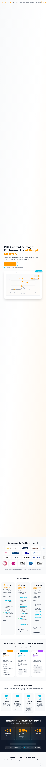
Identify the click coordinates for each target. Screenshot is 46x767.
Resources (32, 2)
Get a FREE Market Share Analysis (37, 631)
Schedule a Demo (10, 263)
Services (16, 2)
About (21, 2)
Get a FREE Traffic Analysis (7, 619)
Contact (40, 2)
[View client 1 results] (21, 293)
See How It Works (23, 263)
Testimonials (26, 2)
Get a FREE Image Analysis (22, 630)
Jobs (36, 2)
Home (12, 2)
